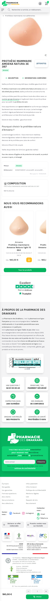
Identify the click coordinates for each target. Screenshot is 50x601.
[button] (45, 55)
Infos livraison (31, 487)
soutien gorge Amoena (10, 99)
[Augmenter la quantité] (46, 591)
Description (13, 78)
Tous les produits (25, 270)
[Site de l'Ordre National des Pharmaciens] (19, 536)
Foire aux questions (9, 494)
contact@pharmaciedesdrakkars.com (28, 572)
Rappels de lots (32, 500)
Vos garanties (7, 490)
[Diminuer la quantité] (28, 591)
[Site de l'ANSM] (31, 536)
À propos (5, 484)
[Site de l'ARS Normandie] (43, 536)
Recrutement (31, 503)
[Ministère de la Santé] (7, 536)
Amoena (5, 70)
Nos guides (6, 487)
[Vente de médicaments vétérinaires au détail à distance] (37, 579)
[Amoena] (41, 63)
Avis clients (6, 497)
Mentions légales (32, 494)
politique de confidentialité (25, 468)
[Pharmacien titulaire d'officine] (13, 579)
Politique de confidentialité (36, 490)
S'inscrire (41, 462)
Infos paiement (31, 484)
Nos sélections (7, 503)
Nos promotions (8, 500)
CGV (27, 497)
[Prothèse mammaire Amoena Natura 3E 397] (25, 35)
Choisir (39, 597)
